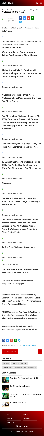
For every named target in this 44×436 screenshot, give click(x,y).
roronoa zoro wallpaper (19, 363)
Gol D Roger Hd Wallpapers (20, 386)
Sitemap (9, 418)
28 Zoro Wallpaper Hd (18, 402)
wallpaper (33, 345)
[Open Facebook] (17, 426)
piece (28, 345)
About (9, 415)
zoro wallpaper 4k (30, 367)
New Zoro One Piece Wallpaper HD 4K (24, 378)
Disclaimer (26, 418)
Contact (25, 415)
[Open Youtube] (27, 426)
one (25, 345)
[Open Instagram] (24, 426)
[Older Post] (40, 351)
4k (23, 345)
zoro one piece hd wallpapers (12, 367)
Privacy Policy (11, 422)
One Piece (6, 363)
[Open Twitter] (20, 426)
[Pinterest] (28, 18)
